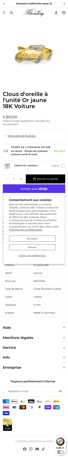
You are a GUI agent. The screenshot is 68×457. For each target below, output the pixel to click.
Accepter (32, 238)
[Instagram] (31, 449)
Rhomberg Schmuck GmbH (38, 441)
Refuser (32, 247)
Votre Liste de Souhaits (21, 135)
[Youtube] (37, 449)
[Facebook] (25, 449)
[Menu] (4, 13)
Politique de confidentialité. (26, 229)
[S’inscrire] (60, 391)
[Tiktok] (43, 449)
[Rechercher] (11, 12)
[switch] (60, 452)
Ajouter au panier (47, 178)
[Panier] (64, 12)
